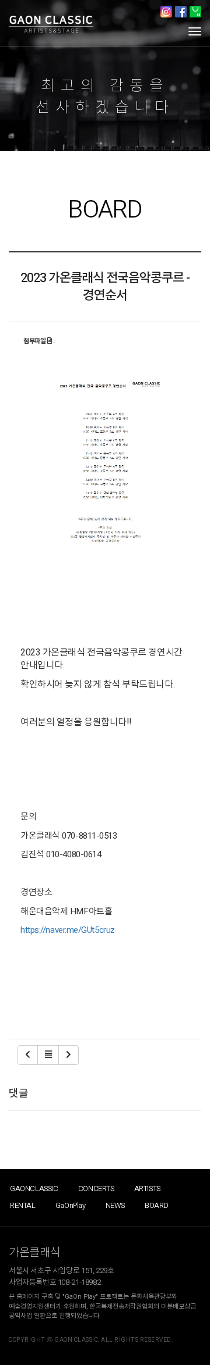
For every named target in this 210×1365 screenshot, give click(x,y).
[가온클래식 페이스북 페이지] (181, 11)
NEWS (115, 1205)
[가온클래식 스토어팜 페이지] (195, 11)
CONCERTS (96, 1188)
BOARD (157, 1205)
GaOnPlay (70, 1205)
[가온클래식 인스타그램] (166, 11)
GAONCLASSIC (34, 1188)
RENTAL (23, 1205)
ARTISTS (147, 1188)
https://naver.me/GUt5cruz (67, 930)
